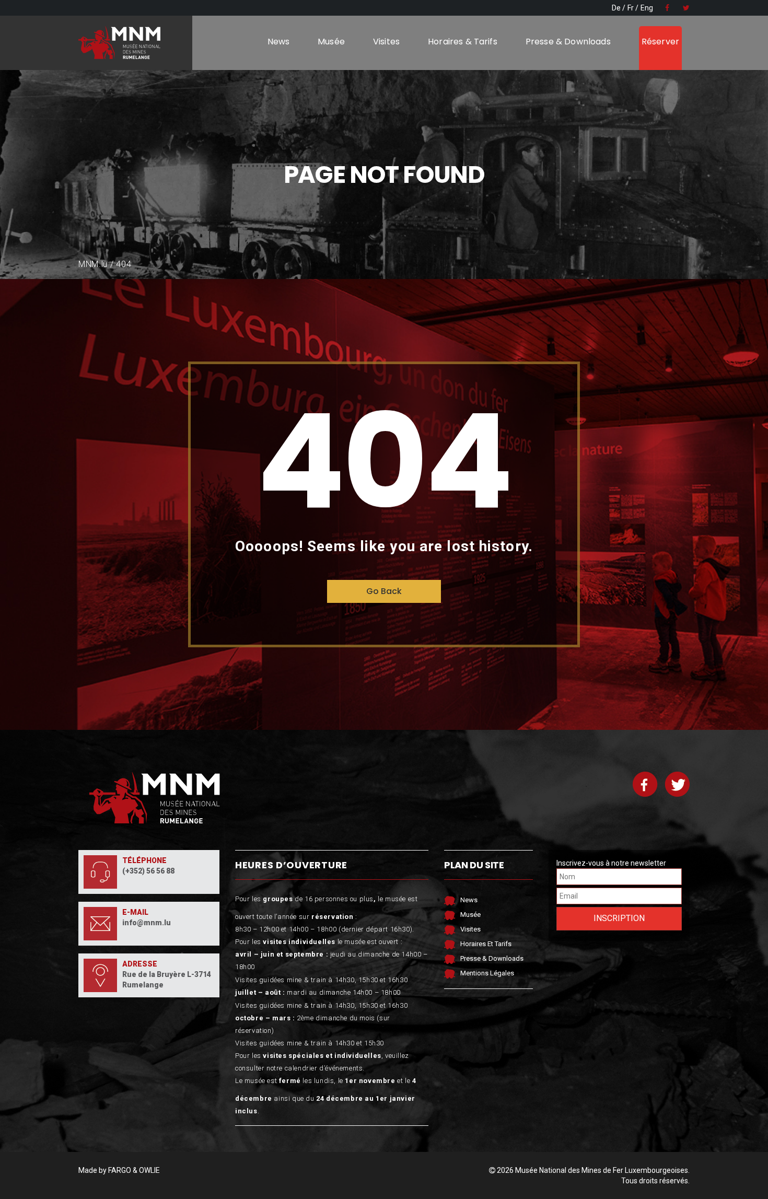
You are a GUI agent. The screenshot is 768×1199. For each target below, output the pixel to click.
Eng (647, 8)
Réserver (660, 42)
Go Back (384, 591)
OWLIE (149, 1170)
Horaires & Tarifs (462, 42)
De (616, 8)
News (278, 42)
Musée (331, 42)
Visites (386, 42)
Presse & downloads (568, 42)
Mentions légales (487, 973)
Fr (630, 8)
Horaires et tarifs (485, 944)
